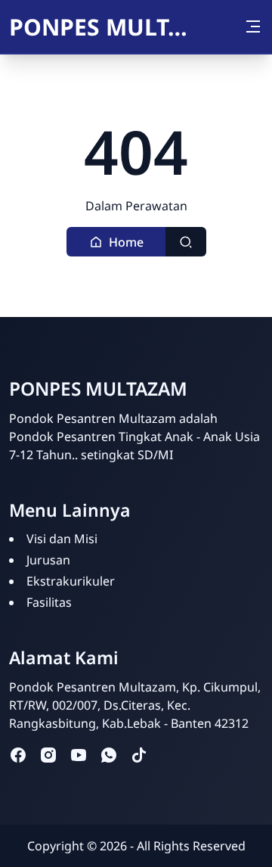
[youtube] (79, 754)
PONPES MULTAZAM (103, 26)
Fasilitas (49, 602)
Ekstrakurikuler (70, 581)
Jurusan (48, 560)
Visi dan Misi (61, 538)
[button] (116, 241)
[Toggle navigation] (253, 26)
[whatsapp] (109, 754)
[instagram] (48, 754)
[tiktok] (139, 754)
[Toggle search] (185, 241)
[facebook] (18, 754)
